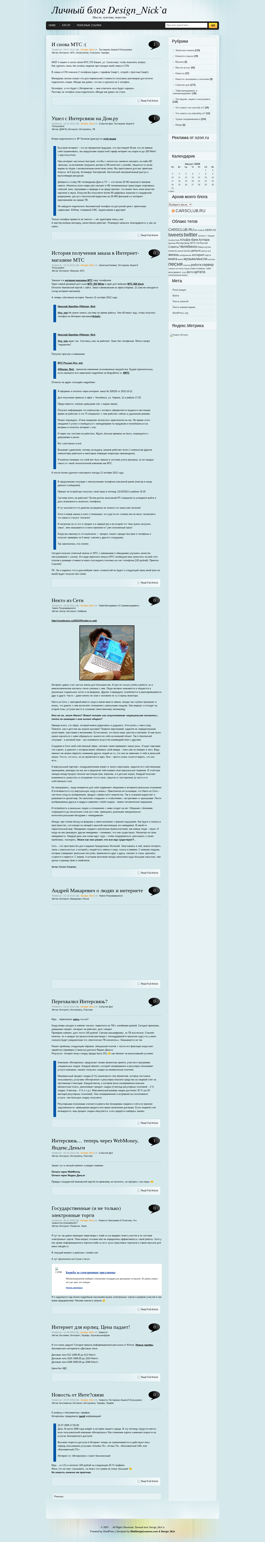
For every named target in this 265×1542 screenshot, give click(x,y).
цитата (199, 272)
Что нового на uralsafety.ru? (190, 113)
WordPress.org (180, 313)
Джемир (172, 243)
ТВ (93, 129)
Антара (204, 240)
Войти (176, 295)
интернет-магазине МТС (78, 280)
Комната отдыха (184, 56)
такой (82, 1416)
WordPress (109, 1531)
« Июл (171, 191)
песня (86, 899)
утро (184, 272)
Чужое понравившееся (64, 608)
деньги (196, 250)
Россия (204, 243)
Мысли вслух (182, 67)
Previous (58, 1496)
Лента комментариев (184, 307)
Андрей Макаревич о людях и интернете (97, 890)
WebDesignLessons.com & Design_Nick (152, 1531)
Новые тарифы (144, 1345)
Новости (103, 1332)
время (181, 251)
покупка (186, 265)
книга (172, 259)
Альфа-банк (189, 240)
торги (84, 1226)
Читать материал (74, 1288)
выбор (187, 251)
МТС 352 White (95, 284)
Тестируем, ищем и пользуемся (115, 49)
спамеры (200, 268)
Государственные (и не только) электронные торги (86, 1211)
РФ (197, 243)
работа (196, 265)
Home (52, 25)
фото (190, 272)
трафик (110, 1403)
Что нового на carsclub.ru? (189, 107)
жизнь (173, 254)
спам (192, 268)
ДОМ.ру (63, 129)
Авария (211, 236)
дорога (204, 251)
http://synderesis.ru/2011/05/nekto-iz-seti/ (74, 620)
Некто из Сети (68, 600)
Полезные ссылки (89, 25)
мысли (201, 259)
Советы (173, 247)
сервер (208, 265)
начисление (82, 53)
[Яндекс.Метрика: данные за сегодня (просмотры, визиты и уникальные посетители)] (179, 335)
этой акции (109, 138)
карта (208, 255)
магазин (74, 271)
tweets (175, 235)
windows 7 (202, 236)
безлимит (64, 1335)
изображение (185, 255)
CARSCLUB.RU (191, 210)
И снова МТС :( (69, 44)
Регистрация (179, 290)
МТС (72, 53)
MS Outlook (199, 230)
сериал (171, 268)
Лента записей (180, 301)
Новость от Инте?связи (78, 1394)
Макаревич (75, 899)
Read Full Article (149, 100)
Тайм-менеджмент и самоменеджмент (119, 605)
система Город (182, 268)
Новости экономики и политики (115, 1220)
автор (62, 611)
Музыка (179, 62)
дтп (209, 251)
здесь (76, 1019)
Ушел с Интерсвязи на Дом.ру (85, 118)
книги (180, 259)
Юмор (178, 125)
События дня (106, 123)
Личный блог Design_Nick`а (109, 9)
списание (95, 53)
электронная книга (177, 275)
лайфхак (82, 611)
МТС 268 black (135, 284)
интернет (64, 53)
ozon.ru (210, 230)
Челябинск (188, 246)
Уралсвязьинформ (100, 1335)
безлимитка (65, 1403)
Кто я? (66, 25)
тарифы (105, 53)
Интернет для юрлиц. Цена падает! (91, 1326)
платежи (88, 1010)
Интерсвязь (85, 129)
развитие (75, 1226)
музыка (190, 259)
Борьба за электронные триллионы (90, 1272)
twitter (191, 235)
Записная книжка (108, 265)
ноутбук (211, 259)
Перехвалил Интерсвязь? (79, 1001)
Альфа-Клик (173, 240)
